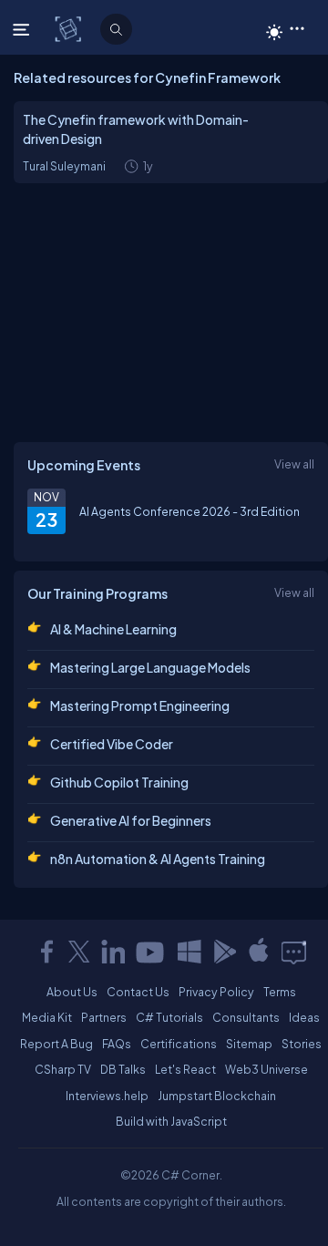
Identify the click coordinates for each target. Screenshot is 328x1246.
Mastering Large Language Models (150, 667)
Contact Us (138, 991)
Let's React (185, 1069)
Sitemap (249, 1043)
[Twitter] (79, 951)
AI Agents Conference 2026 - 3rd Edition (189, 511)
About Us (71, 991)
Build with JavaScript (171, 1121)
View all (294, 464)
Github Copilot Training (119, 782)
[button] (296, 27)
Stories (302, 1043)
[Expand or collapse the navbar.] (23, 29)
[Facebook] (46, 951)
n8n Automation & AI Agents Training (157, 858)
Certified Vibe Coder (111, 744)
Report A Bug (56, 1043)
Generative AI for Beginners (130, 820)
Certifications (178, 1043)
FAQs (116, 1043)
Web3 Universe (266, 1069)
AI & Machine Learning (113, 629)
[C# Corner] (69, 28)
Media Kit (47, 1017)
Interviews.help (107, 1095)
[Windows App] (189, 951)
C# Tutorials (169, 1017)
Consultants (246, 1017)
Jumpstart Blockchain (217, 1095)
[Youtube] (151, 951)
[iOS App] (259, 951)
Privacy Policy (216, 991)
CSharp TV (63, 1069)
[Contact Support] (294, 951)
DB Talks (123, 1069)
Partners (104, 1017)
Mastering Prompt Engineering (140, 705)
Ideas (304, 1017)
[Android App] (224, 951)
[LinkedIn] (113, 951)
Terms (279, 991)
